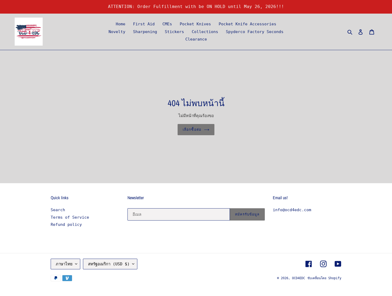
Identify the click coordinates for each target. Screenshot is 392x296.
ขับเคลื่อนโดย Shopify (324, 278)
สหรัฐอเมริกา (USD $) (109, 264)
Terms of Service (70, 217)
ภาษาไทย (64, 264)
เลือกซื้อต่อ (192, 129)
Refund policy (66, 224)
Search (58, 209)
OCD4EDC (298, 278)
